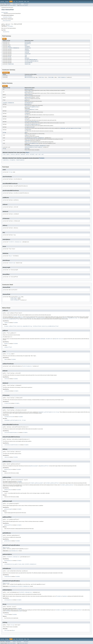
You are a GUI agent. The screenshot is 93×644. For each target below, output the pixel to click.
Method (14, 5)
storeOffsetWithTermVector (31, 59)
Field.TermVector (62, 77)
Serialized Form (6, 31)
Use (14, 1)
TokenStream (11, 64)
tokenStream (27, 64)
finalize (13, 154)
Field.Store (41, 77)
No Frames (19, 3)
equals (8, 154)
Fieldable (10, 17)
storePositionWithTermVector (31, 61)
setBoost (27, 135)
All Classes (26, 3)
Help (28, 1)
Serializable (5, 17)
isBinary (27, 49)
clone (4, 154)
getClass (18, 154)
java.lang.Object (4, 12)
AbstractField (28, 75)
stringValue (12, 160)
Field (8, 5)
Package (7, 1)
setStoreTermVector (29, 147)
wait (36, 154)
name (26, 56)
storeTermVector (28, 62)
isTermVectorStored (29, 127)
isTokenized (27, 53)
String (9, 56)
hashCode (23, 154)
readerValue (6, 160)
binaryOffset (28, 43)
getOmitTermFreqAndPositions (31, 106)
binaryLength (28, 42)
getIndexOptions (28, 102)
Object (8, 25)
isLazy (26, 116)
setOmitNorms (28, 140)
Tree (17, 1)
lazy (26, 55)
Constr (11, 5)
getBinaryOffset (28, 91)
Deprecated (21, 1)
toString (27, 148)
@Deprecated (6, 547)
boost (26, 45)
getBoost (27, 100)
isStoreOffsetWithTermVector (31, 121)
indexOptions (28, 47)
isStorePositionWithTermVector (32, 124)
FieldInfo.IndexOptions (13, 47)
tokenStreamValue (20, 160)
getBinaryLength (28, 89)
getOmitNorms (28, 104)
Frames (14, 3)
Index (25, 1)
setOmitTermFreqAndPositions (31, 143)
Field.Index (51, 77)
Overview (2, 1)
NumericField (8, 20)
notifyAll (32, 154)
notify (27, 154)
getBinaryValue (28, 94)
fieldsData (27, 46)
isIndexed (27, 50)
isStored (27, 52)
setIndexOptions (28, 137)
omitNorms (27, 58)
